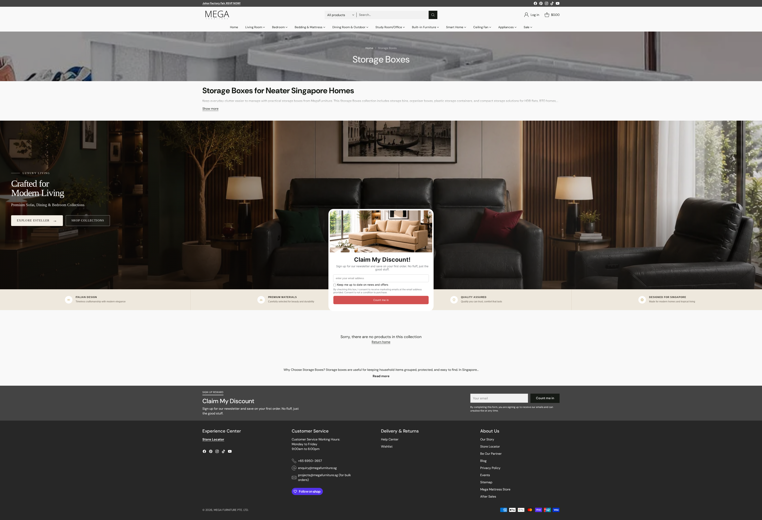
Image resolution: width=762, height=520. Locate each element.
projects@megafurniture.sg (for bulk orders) (324, 477)
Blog (483, 461)
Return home (381, 342)
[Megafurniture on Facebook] (535, 4)
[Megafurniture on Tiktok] (552, 4)
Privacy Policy (490, 468)
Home (369, 48)
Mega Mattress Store (495, 489)
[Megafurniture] (217, 15)
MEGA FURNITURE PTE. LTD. (231, 510)
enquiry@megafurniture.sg (317, 468)
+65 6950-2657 (310, 461)
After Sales (488, 496)
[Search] (433, 15)
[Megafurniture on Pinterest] (541, 4)
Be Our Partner (491, 454)
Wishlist (387, 446)
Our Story (487, 439)
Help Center (389, 439)
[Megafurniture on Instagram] (546, 4)
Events (485, 475)
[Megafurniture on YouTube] (558, 4)
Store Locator (490, 446)
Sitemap (486, 482)
